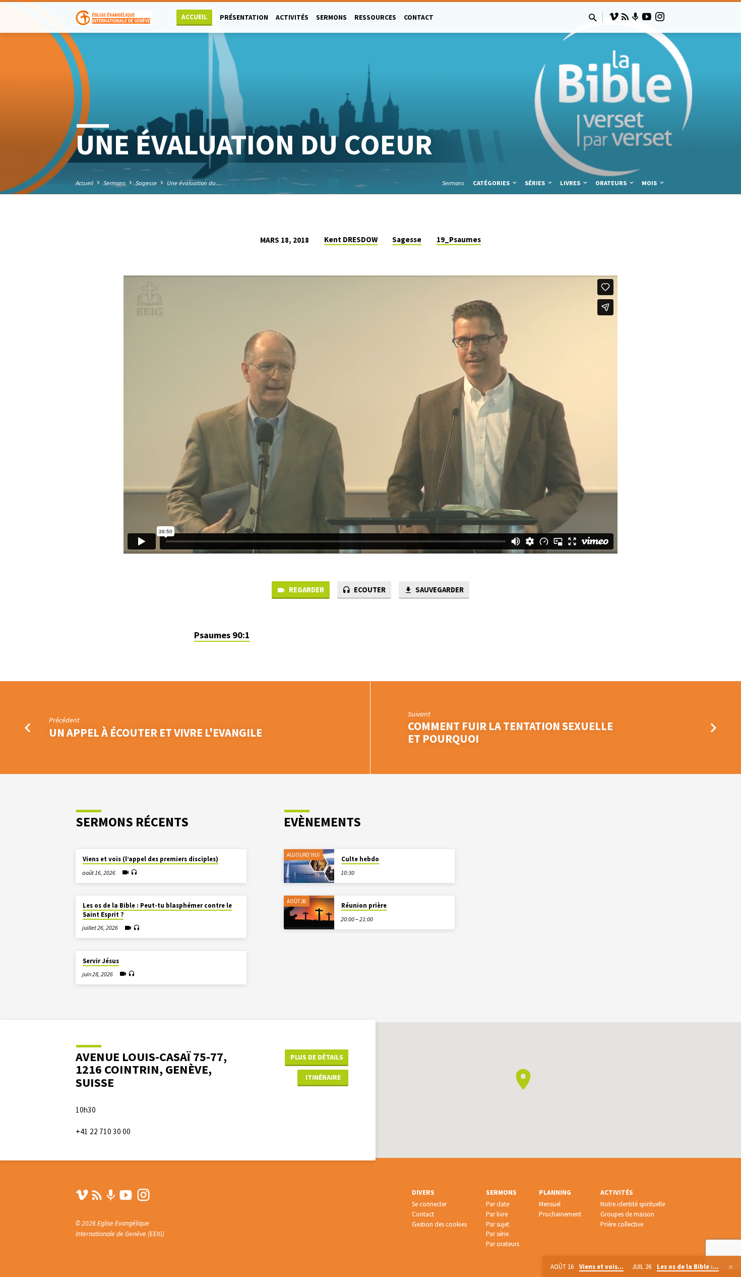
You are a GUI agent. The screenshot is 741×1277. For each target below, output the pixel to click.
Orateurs (611, 183)
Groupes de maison (627, 1214)
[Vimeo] (614, 17)
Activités (292, 17)
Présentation (244, 17)
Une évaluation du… (194, 183)
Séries (535, 183)
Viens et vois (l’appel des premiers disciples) (150, 859)
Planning (555, 1192)
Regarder (305, 589)
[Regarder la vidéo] (125, 872)
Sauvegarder (439, 589)
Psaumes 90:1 (222, 635)
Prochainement (560, 1214)
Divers (423, 1192)
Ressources (375, 17)
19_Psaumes (459, 239)
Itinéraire (323, 1077)
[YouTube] (646, 17)
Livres (571, 183)
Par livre (497, 1214)
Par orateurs (502, 1244)
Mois (650, 183)
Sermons (331, 17)
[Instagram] (659, 17)
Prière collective (621, 1224)
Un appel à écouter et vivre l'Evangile (155, 733)
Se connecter (429, 1204)
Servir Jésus (101, 961)
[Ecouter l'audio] (134, 872)
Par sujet (497, 1224)
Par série (497, 1234)
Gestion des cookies (439, 1224)
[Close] (730, 1267)
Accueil (194, 17)
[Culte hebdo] (309, 866)
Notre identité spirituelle (632, 1204)
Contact (419, 17)
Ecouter (369, 589)
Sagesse (146, 183)
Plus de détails (316, 1057)
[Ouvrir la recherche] (592, 18)
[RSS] (625, 17)
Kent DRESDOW (351, 239)
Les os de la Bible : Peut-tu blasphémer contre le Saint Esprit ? (157, 910)
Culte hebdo (360, 859)
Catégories (492, 183)
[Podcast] (635, 17)
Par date (497, 1204)
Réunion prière (364, 905)
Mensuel (550, 1204)
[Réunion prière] (309, 912)
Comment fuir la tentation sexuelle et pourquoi (510, 732)
